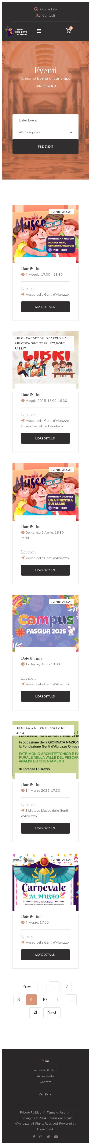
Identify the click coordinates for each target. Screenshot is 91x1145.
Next (51, 1012)
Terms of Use (56, 1112)
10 (45, 999)
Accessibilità (45, 1076)
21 (35, 1012)
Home (39, 86)
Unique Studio (45, 1129)
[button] (45, 132)
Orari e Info (48, 9)
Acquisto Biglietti (45, 1070)
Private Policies (30, 1112)
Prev (26, 987)
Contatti (48, 15)
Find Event (45, 146)
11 (58, 999)
